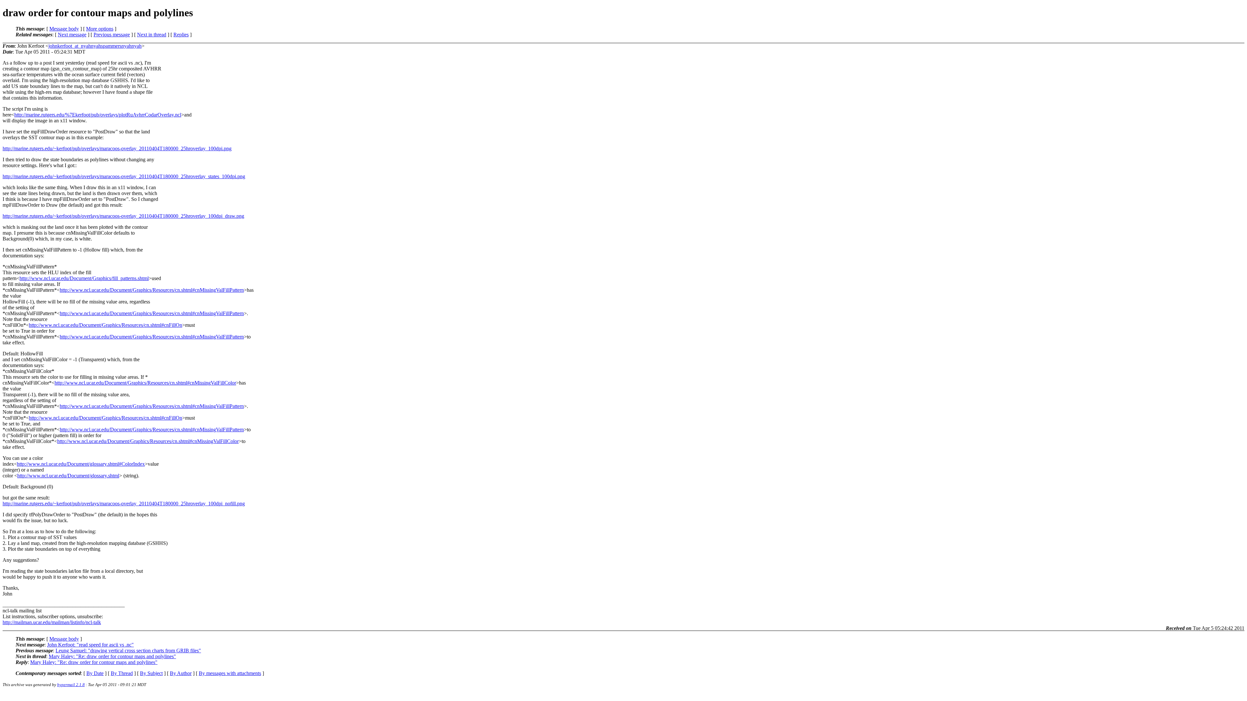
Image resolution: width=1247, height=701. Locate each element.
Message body (64, 28)
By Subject (151, 673)
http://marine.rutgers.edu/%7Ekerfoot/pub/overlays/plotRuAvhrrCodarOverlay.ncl (97, 114)
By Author (181, 673)
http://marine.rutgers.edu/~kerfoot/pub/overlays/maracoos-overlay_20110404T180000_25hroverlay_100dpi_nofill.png (124, 503)
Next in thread (151, 34)
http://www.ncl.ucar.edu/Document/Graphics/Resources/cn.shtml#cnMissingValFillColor (145, 383)
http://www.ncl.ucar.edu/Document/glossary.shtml (68, 475)
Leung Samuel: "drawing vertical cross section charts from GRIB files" (128, 650)
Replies (181, 34)
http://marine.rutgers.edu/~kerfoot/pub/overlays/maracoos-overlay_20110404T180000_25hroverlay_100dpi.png (117, 148)
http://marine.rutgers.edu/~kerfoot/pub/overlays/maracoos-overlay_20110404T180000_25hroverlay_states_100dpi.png (124, 176)
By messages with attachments (230, 673)
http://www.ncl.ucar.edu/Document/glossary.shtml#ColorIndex (81, 464)
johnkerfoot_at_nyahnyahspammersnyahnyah (95, 46)
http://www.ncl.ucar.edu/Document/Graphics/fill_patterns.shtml (84, 278)
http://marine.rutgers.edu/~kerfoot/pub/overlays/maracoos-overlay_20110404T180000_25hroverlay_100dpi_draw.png (123, 216)
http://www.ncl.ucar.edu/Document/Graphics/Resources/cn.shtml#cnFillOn (105, 325)
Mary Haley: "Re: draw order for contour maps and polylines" (112, 656)
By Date (95, 673)
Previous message (112, 34)
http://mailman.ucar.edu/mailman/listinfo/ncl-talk (52, 622)
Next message (72, 34)
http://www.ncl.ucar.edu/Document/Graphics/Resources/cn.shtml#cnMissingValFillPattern (152, 290)
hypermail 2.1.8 (71, 684)
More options (99, 28)
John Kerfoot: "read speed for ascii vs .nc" (90, 644)
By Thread (122, 673)
